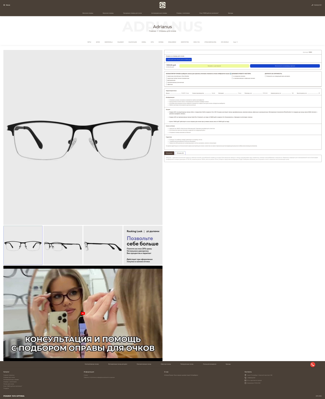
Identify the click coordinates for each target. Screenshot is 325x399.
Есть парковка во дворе (254, 380)
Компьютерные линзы (92, 364)
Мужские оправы (108, 13)
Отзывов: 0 (169, 52)
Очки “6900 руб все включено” (209, 13)
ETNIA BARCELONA (210, 42)
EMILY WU (197, 42)
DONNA (161, 42)
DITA (152, 42)
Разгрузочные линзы (186, 364)
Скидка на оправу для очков (175, 56)
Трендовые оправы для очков (132, 13)
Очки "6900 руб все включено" (12, 386)
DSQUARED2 (172, 42)
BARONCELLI (109, 42)
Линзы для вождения (209, 364)
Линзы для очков (8, 384)
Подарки (6, 388)
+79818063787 (317, 5)
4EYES (98, 42)
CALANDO (120, 42)
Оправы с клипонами (183, 13)
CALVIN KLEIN (132, 42)
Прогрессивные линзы (144, 364)
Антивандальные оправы (159, 13)
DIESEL (144, 42)
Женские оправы (87, 13)
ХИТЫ (89, 42)
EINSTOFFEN (185, 42)
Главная (152, 31)
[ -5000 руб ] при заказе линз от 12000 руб (179, 59)
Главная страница (8, 375)
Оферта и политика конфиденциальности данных (99, 377)
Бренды (230, 13)
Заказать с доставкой (214, 66)
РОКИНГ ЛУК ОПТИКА (13, 396)
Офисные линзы (166, 364)
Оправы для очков (167, 31)
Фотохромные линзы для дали (117, 364)
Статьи (86, 375)
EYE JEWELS (225, 42)
